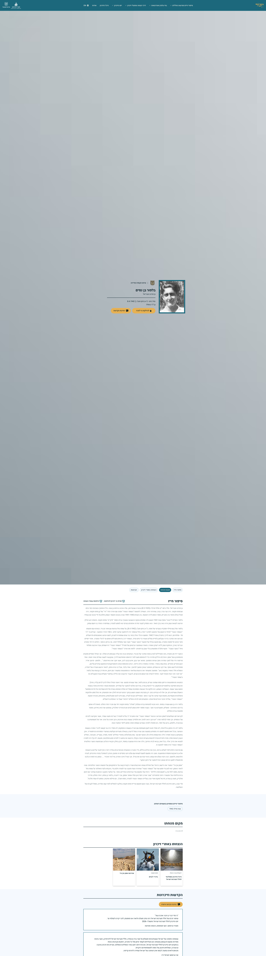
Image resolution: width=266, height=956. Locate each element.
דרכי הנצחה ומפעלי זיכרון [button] (136, 5)
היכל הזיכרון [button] (104, 5)
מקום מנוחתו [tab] (165, 590)
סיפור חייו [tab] (177, 590)
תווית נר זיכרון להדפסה (113, 601)
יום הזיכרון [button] (118, 5)
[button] (121, 310)
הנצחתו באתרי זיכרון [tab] (149, 590)
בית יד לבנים (153, 877)
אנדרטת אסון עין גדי (127, 873)
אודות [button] (94, 5)
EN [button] (85, 5)
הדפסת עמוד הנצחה (91, 601)
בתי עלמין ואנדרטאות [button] (159, 5)
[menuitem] (182, 5)
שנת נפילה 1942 (175, 809)
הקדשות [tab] (134, 590)
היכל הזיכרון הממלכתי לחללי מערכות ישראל (174, 878)
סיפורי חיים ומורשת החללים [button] (182, 5)
